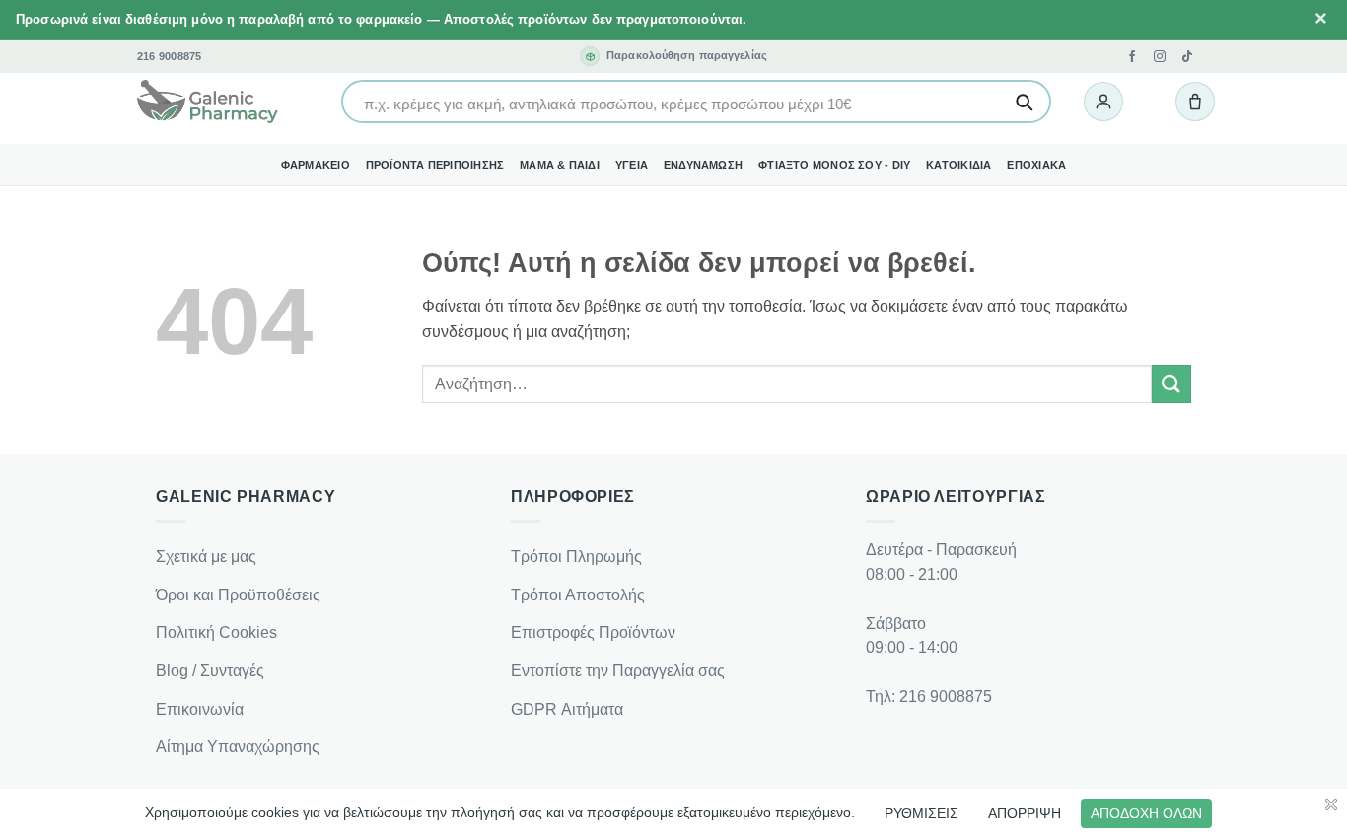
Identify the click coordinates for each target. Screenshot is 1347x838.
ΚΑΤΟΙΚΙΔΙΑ (958, 165)
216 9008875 (169, 56)
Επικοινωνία (200, 709)
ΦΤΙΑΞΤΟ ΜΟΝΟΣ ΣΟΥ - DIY (834, 165)
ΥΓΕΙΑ (631, 165)
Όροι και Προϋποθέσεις (238, 595)
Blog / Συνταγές (210, 671)
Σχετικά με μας (206, 556)
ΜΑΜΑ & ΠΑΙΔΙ (560, 165)
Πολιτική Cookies (216, 632)
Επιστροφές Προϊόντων (593, 632)
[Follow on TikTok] (1187, 56)
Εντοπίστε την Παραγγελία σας (618, 671)
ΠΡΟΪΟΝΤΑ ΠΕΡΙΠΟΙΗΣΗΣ (435, 165)
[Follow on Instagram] (1160, 56)
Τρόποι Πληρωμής (576, 556)
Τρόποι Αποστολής (578, 595)
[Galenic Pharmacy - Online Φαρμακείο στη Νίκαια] (207, 102)
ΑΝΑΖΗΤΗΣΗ (1023, 101)
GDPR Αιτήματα (567, 709)
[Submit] (1171, 384)
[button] (1103, 101)
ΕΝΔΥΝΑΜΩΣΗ (703, 165)
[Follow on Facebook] (1132, 56)
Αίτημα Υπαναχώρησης (237, 746)
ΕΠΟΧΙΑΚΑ (1036, 165)
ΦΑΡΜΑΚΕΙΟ (315, 165)
